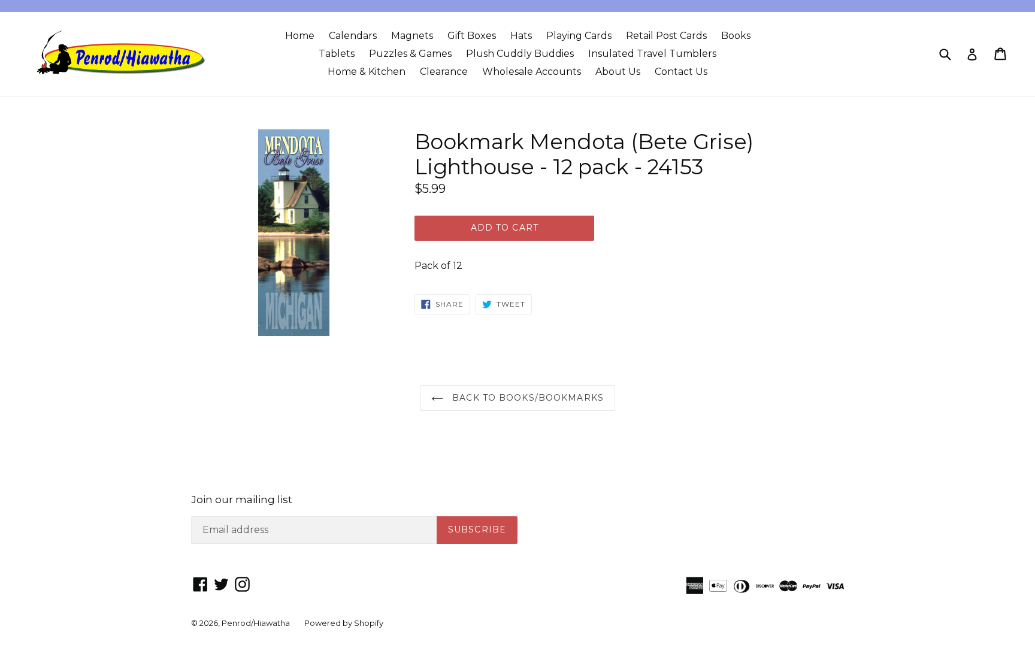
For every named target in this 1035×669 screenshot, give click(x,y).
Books (735, 35)
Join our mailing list (241, 499)
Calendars (353, 35)
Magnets (412, 35)
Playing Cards (579, 35)
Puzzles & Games (410, 53)
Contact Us (681, 71)
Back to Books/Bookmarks (526, 397)
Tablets (337, 53)
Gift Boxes (471, 35)
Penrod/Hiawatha (256, 623)
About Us (617, 71)
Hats (521, 35)
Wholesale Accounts (531, 71)
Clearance (444, 71)
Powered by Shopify (343, 623)
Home (299, 35)
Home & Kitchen (366, 71)
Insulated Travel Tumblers (652, 53)
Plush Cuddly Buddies (520, 53)
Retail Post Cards (666, 35)
